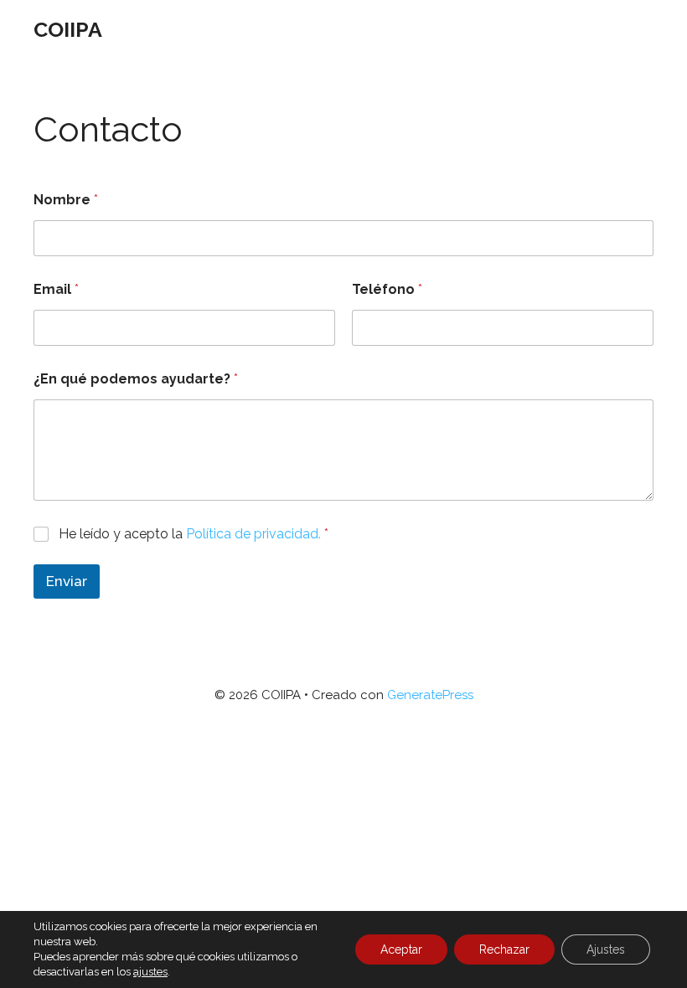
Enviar (66, 581)
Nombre (66, 200)
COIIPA (68, 29)
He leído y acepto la (193, 534)
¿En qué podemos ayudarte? (136, 379)
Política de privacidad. (253, 534)
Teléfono (387, 289)
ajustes (150, 971)
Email (56, 289)
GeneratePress (430, 694)
